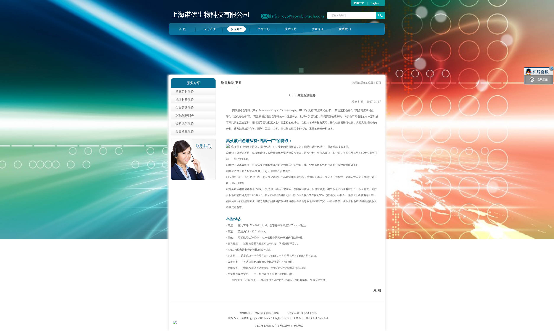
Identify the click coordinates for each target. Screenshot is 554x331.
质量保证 (318, 29)
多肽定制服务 (185, 91)
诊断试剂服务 (185, 123)
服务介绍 (236, 29)
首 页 (182, 29)
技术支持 (291, 29)
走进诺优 (209, 29)
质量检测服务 (185, 131)
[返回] (377, 290)
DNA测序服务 (185, 115)
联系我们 (345, 29)
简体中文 (359, 3)
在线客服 (542, 79)
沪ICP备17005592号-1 (316, 318)
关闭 (551, 68)
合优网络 (298, 325)
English (375, 3)
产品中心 (264, 29)
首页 (378, 82)
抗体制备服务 (185, 99)
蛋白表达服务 (185, 107)
